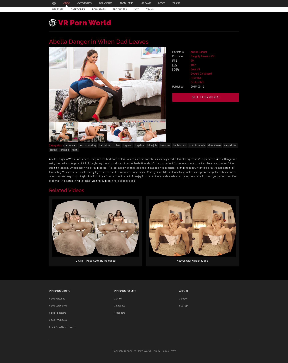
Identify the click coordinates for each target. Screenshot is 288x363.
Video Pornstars (57, 312)
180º (193, 65)
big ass (127, 145)
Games (118, 298)
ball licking (105, 145)
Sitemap (183, 305)
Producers (120, 9)
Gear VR (195, 69)
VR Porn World (84, 22)
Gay (136, 9)
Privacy (156, 351)
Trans (150, 9)
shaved (64, 149)
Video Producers (58, 320)
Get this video (206, 97)
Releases (57, 9)
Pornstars (99, 9)
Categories (78, 9)
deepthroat (214, 145)
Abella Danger (199, 52)
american (71, 145)
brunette (165, 145)
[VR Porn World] (54, 3)
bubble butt (179, 145)
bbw (117, 145)
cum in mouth (197, 145)
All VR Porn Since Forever (62, 327)
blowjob (152, 145)
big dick (139, 145)
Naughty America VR (202, 56)
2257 (173, 351)
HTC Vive (196, 78)
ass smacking (88, 145)
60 (192, 60)
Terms (165, 351)
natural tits (230, 145)
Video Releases (57, 298)
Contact (183, 298)
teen (75, 149)
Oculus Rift (197, 82)
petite (53, 149)
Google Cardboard (201, 73)
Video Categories (58, 305)
